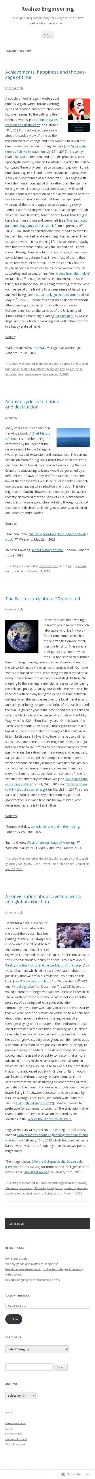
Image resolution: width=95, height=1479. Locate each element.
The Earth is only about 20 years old (42, 599)
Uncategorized (48, 566)
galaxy (27, 864)
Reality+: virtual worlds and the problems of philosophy (45, 965)
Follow (14, 1319)
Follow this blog (17, 1295)
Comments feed (16, 1439)
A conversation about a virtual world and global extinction (43, 899)
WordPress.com (16, 1444)
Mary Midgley (56, 369)
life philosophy (49, 364)
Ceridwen (12, 1167)
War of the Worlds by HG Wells (50, 1119)
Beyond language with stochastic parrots (32, 1280)
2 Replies (11, 418)
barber (72, 1183)
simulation (22, 1193)
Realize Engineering (47, 8)
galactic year (13, 864)
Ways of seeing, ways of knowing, (51, 842)
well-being (31, 374)
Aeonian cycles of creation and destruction (32, 404)
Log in (9, 1428)
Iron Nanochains (16, 1259)
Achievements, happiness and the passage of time (45, 74)
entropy (10, 571)
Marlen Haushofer (33, 369)
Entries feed (13, 1434)
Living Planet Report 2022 (34, 1103)
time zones (67, 864)
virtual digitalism (48, 1193)
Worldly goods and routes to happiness (31, 1264)
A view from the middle (72, 273)
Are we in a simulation (36, 981)
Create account (15, 1423)
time (20, 374)
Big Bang (80, 566)
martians (70, 1188)
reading (82, 1188)
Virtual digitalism (23, 986)
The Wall (19, 157)
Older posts (17, 1224)
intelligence (55, 1188)
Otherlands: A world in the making (55, 826)
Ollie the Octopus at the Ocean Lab (57, 1161)
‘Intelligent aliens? (36, 1172)
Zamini (80, 864)
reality (9, 1193)
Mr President (64, 316)
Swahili (46, 864)
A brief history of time (47, 550)
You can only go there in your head (59, 294)
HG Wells (40, 1188)
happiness (12, 369)
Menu (47, 34)
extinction (25, 1188)
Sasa (37, 864)
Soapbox (66, 364)
